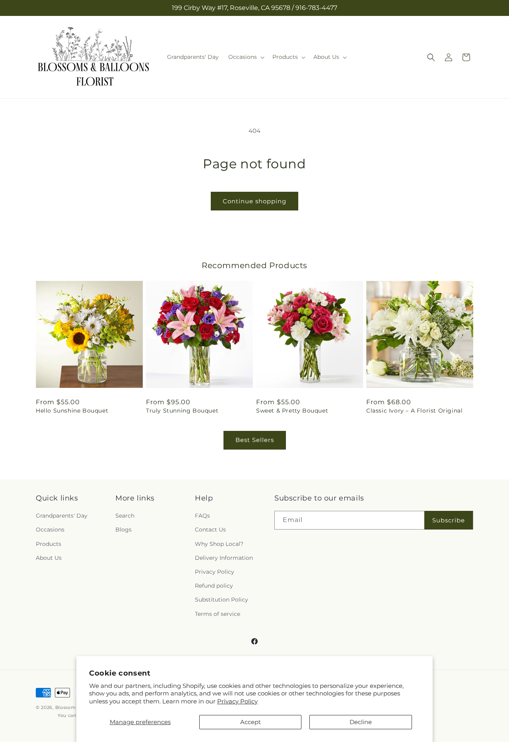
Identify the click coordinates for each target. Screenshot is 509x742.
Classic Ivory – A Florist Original (414, 410)
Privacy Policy (237, 701)
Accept (250, 722)
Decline (361, 722)
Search (124, 515)
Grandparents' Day (61, 515)
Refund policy (214, 585)
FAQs (202, 515)
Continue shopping (254, 201)
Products (48, 543)
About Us (49, 557)
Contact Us (210, 530)
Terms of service (217, 613)
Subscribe (448, 520)
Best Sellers (254, 440)
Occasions (50, 530)
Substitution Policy (221, 599)
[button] (245, 57)
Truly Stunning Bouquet (182, 410)
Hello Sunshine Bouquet (72, 410)
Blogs (123, 530)
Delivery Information (224, 557)
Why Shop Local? (219, 543)
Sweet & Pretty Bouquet (292, 410)
